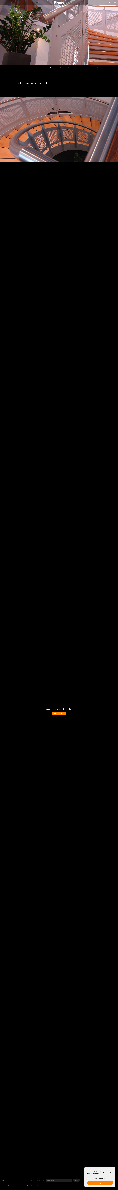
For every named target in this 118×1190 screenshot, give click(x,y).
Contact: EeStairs (7, 1186)
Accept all (100, 1183)
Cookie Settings (100, 1178)
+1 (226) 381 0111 (27, 1186)
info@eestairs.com (41, 1186)
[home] (59, 2)
